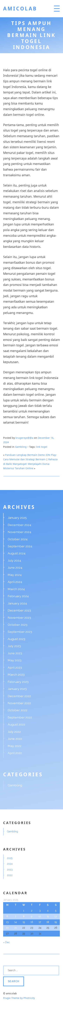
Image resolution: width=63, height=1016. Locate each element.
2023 (10, 869)
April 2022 (15, 753)
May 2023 (14, 660)
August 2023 (16, 639)
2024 (10, 863)
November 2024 (19, 532)
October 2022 (17, 710)
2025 (9, 858)
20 (7, 927)
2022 (10, 875)
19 (55, 922)
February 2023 (18, 682)
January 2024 (17, 603)
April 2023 (15, 667)
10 (39, 916)
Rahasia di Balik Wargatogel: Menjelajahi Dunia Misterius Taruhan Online (30, 464)
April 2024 (15, 582)
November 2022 (19, 703)
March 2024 (16, 589)
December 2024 (19, 525)
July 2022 (14, 731)
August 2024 (17, 553)
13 (7, 922)
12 (55, 916)
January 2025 (17, 517)
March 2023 (16, 674)
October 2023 (17, 624)
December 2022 (19, 696)
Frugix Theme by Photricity (19, 998)
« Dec (6, 942)
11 (48, 916)
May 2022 (14, 746)
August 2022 (16, 724)
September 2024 (20, 546)
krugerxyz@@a (24, 437)
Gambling (21, 446)
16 (31, 922)
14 (15, 922)
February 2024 (18, 596)
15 (24, 922)
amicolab (20, 8)
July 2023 (14, 646)
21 (15, 927)
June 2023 (15, 653)
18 (47, 922)
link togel (41, 446)
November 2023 (19, 617)
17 (40, 922)
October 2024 (18, 539)
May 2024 (15, 575)
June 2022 (15, 738)
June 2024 (15, 567)
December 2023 (19, 610)
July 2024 (14, 560)
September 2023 (20, 632)
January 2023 (17, 689)
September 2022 (20, 717)
